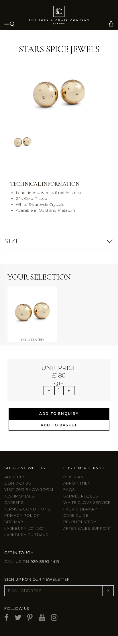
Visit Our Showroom (28, 489)
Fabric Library (80, 509)
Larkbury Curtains (26, 535)
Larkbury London (25, 528)
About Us (14, 477)
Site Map (13, 522)
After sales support (87, 528)
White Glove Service (87, 502)
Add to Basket (59, 425)
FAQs (69, 489)
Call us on (31, 561)
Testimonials (19, 496)
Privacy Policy (21, 515)
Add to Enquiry (58, 413)
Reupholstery (80, 522)
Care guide (75, 515)
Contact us (17, 483)
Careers (14, 502)
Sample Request (81, 496)
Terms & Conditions (27, 509)
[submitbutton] (108, 590)
